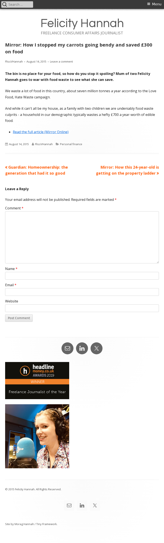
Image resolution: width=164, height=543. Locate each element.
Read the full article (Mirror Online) (41, 132)
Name (11, 268)
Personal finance (71, 144)
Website (11, 301)
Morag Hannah (24, 524)
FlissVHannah (14, 61)
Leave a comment (61, 61)
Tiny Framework (46, 524)
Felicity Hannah (82, 23)
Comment (14, 208)
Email (10, 285)
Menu (156, 4)
